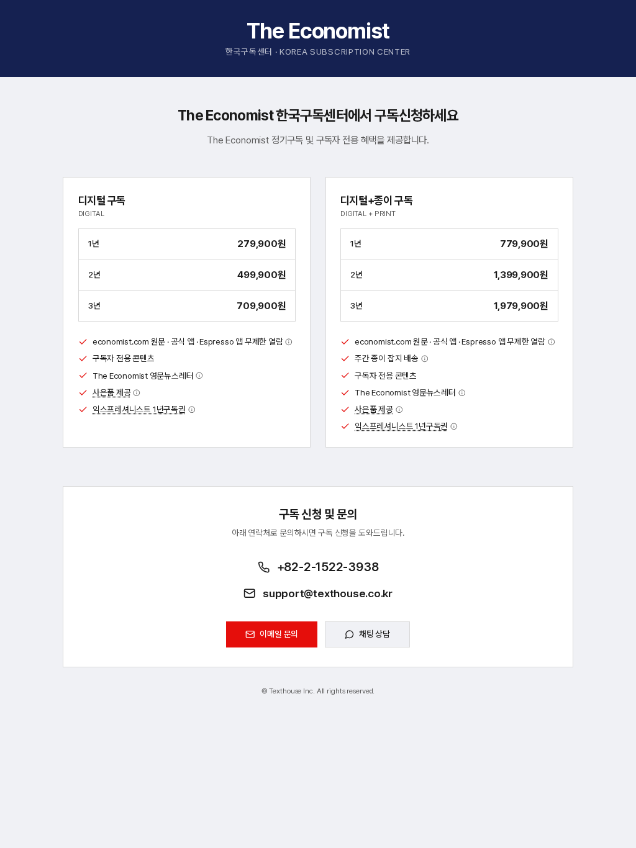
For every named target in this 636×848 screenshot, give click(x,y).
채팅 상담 (374, 634)
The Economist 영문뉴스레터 (143, 376)
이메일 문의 (279, 634)
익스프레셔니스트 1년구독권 (139, 409)
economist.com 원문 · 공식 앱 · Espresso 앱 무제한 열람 (188, 341)
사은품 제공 (112, 392)
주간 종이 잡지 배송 (387, 358)
